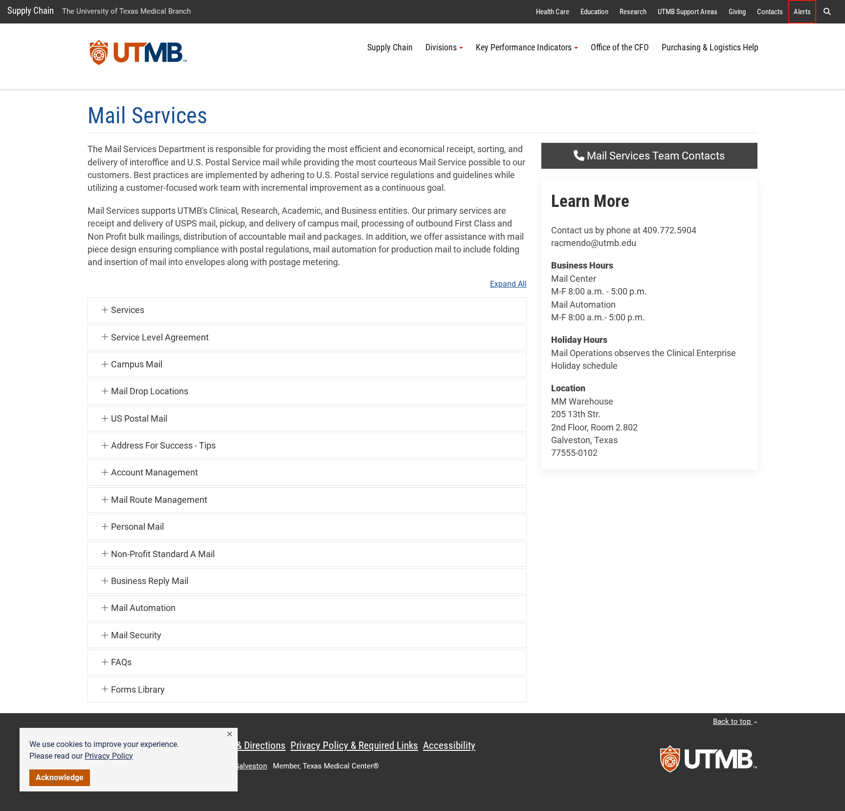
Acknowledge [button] (60, 777)
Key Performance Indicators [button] (524, 47)
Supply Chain (30, 10)
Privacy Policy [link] (109, 756)
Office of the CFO (620, 47)
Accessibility (449, 745)
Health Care (552, 11)
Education (594, 11)
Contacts (770, 11)
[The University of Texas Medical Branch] (138, 56)
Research (633, 11)
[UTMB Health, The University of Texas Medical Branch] (708, 762)
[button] (229, 734)
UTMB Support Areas (687, 11)
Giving (737, 11)
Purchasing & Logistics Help (710, 47)
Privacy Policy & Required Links (354, 745)
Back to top (733, 721)
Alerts (802, 11)
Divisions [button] (441, 47)
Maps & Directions (248, 745)
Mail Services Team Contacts (654, 156)
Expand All (508, 284)
